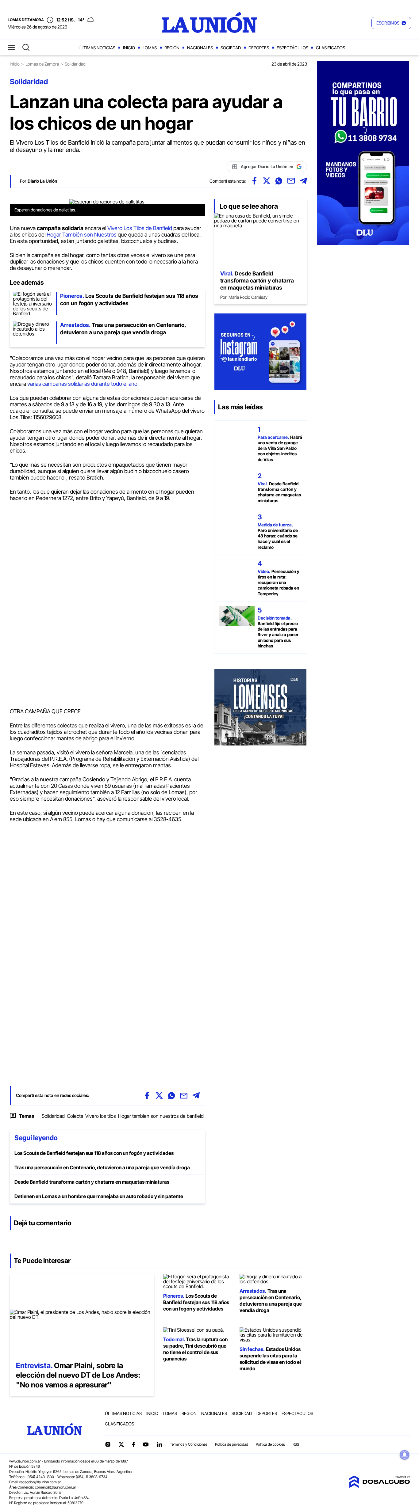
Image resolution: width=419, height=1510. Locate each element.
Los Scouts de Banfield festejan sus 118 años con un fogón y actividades (94, 1153)
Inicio (129, 47)
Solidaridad (53, 1116)
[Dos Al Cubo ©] (379, 1486)
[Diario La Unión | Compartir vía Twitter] (266, 180)
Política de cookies (270, 1444)
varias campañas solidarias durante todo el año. (83, 384)
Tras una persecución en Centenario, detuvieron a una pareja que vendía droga (102, 1167)
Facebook (133, 1444)
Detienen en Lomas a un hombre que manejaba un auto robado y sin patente (98, 1196)
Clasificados (330, 47)
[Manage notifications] (404, 1455)
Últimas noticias (97, 47)
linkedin (159, 1444)
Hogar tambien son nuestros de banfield (161, 1116)
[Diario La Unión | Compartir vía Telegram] (303, 180)
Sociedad (231, 47)
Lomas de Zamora (42, 63)
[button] (391, 23)
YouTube (146, 1444)
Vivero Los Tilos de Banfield (140, 228)
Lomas (150, 47)
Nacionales (200, 47)
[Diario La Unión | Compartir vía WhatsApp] (279, 180)
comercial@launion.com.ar (55, 1487)
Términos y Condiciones (188, 1444)
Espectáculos (292, 47)
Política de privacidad (231, 1444)
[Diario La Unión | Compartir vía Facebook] (254, 180)
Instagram (107, 1444)
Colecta (75, 1116)
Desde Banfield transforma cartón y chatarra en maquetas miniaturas (91, 1182)
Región (171, 47)
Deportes (258, 47)
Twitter (121, 1444)
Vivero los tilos (100, 1116)
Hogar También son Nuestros (81, 234)
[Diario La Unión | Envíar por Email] (291, 180)
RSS (296, 1444)
